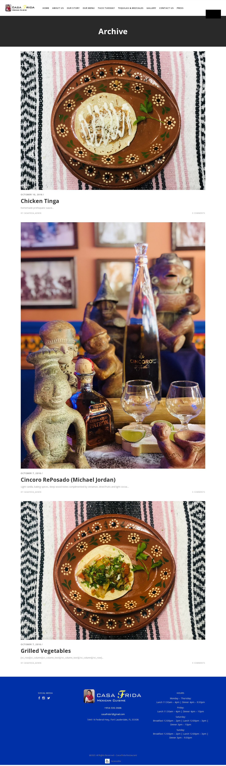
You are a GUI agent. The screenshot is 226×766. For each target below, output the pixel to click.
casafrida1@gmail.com (113, 714)
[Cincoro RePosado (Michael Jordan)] (113, 224)
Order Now (213, 14)
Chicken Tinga (40, 201)
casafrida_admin (32, 213)
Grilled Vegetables (46, 650)
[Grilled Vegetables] (113, 503)
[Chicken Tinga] (113, 53)
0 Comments (198, 213)
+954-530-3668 (112, 707)
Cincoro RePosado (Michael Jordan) (68, 479)
